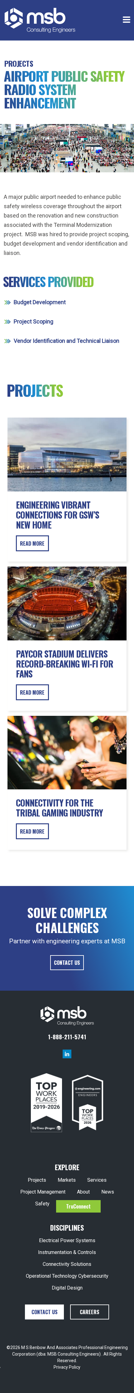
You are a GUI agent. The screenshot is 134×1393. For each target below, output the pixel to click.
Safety (42, 1204)
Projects (18, 63)
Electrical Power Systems (67, 1240)
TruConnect (78, 1206)
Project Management (42, 1192)
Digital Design (67, 1288)
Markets (67, 1180)
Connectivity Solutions (67, 1264)
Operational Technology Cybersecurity (67, 1276)
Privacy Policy (67, 1367)
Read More (32, 543)
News (107, 1192)
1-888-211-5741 (67, 1036)
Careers (89, 1312)
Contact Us (67, 962)
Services (97, 1180)
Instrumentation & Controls (67, 1252)
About (83, 1192)
